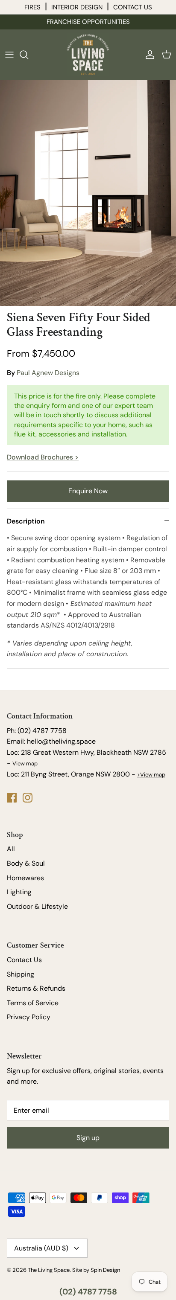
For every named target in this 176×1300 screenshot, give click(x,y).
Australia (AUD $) (41, 1248)
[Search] (28, 54)
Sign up (88, 1137)
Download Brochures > (43, 457)
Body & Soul (26, 863)
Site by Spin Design (96, 1270)
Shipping (20, 974)
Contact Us (24, 959)
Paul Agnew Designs (48, 372)
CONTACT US (132, 7)
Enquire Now (88, 490)
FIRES (32, 7)
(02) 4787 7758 (88, 1291)
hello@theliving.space (61, 741)
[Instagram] (27, 798)
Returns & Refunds (36, 988)
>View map (151, 774)
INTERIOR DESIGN (77, 7)
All (11, 848)
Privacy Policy (28, 1016)
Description (26, 521)
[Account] (147, 54)
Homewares (25, 877)
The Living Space (49, 1270)
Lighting (19, 891)
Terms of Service (33, 1002)
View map (25, 763)
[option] (88, 186)
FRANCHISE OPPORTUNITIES (88, 21)
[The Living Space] (88, 54)
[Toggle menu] (9, 54)
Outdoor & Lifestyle (37, 906)
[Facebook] (12, 798)
